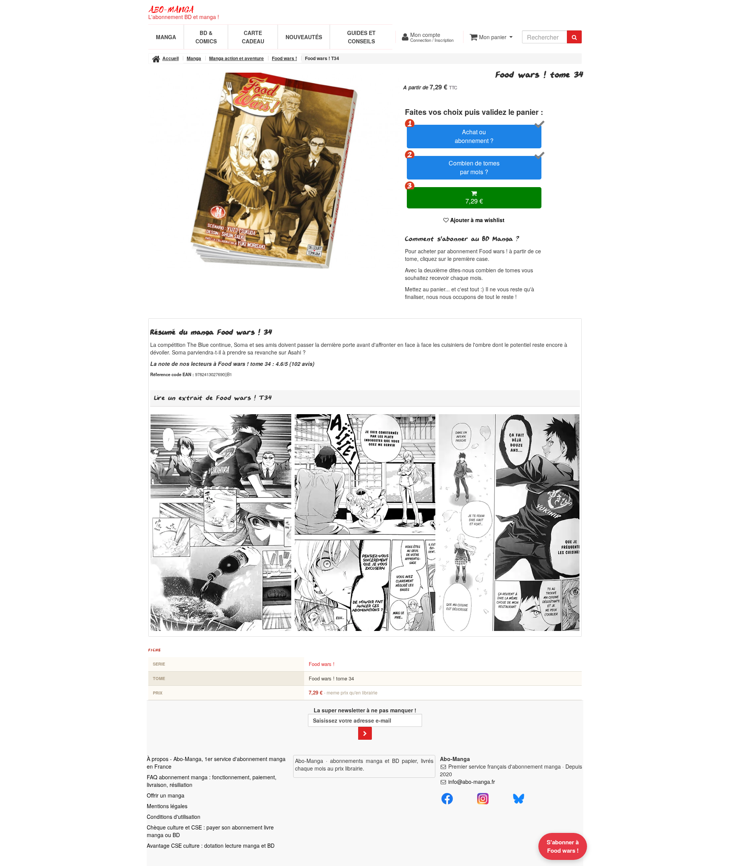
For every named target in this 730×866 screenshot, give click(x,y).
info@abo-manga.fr (471, 781)
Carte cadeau (253, 37)
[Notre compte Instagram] (483, 797)
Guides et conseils (361, 37)
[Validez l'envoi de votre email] (365, 733)
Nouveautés (304, 37)
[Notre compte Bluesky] (518, 797)
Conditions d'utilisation (173, 816)
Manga (166, 37)
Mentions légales (167, 806)
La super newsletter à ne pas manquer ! (365, 710)
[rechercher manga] (574, 36)
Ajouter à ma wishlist (477, 220)
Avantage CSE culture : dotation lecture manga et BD (211, 845)
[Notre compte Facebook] (447, 797)
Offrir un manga (165, 795)
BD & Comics (206, 37)
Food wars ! (322, 663)
